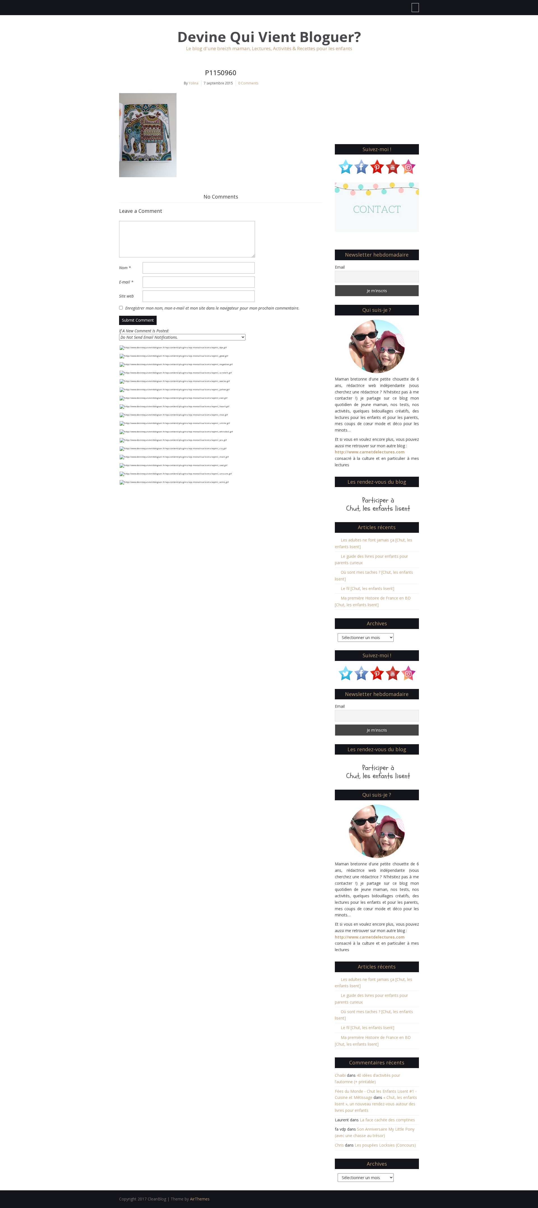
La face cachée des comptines (387, 1119)
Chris (339, 1145)
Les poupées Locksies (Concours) (385, 1145)
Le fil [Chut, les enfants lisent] (367, 588)
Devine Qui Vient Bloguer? (269, 37)
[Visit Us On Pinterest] (377, 166)
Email (340, 267)
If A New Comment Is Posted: (144, 330)
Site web (126, 296)
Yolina (193, 83)
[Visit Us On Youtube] (392, 166)
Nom (125, 267)
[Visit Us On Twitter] (345, 166)
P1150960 (220, 72)
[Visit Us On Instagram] (408, 166)
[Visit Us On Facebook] (361, 166)
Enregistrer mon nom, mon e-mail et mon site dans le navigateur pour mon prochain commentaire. (212, 308)
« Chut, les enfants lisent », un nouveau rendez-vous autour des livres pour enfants (376, 1104)
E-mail (126, 282)
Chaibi (340, 1075)
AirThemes (200, 1199)
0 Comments (248, 83)
